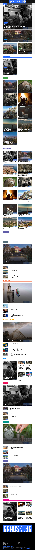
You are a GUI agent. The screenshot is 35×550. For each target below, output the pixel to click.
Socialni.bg (8, 546)
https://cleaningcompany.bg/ (7, 234)
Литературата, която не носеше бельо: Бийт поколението (20, 4)
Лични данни (19, 543)
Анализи (4, 537)
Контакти (19, 542)
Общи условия (5, 543)
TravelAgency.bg (12, 546)
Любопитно (19, 537)
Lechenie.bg (4, 546)
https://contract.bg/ (6, 235)
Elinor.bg (5, 233)
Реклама (4, 542)
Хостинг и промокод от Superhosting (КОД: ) (22, 548)
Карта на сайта (5, 544)
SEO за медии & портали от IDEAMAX (8, 548)
